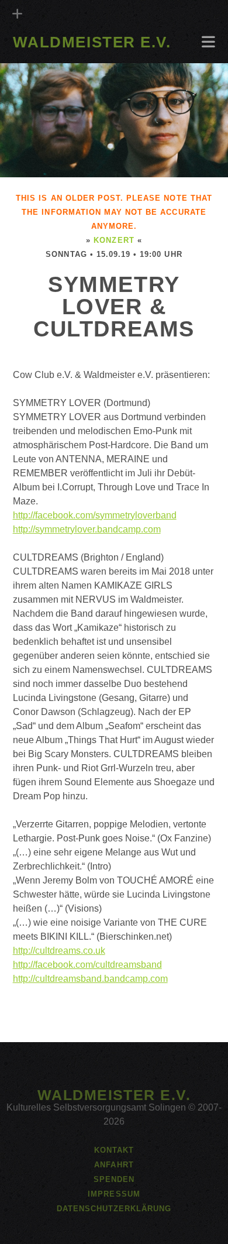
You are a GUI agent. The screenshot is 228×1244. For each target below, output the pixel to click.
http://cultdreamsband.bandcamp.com (90, 979)
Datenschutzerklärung (114, 1208)
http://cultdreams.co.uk (59, 951)
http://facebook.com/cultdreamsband (87, 965)
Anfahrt (34, 59)
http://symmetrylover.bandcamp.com (87, 529)
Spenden (114, 1179)
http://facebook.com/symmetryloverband (95, 515)
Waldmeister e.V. (92, 42)
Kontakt (114, 1150)
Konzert (114, 240)
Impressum (114, 1194)
